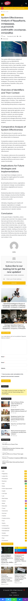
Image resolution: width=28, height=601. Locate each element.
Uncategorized (5, 528)
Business (4, 481)
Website (3, 368)
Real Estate (5, 498)
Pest (3, 538)
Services (4, 513)
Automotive (5, 510)
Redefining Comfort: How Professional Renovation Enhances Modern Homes (17, 418)
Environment (5, 535)
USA (7, 11)
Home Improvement (7, 488)
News (3, 486)
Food (3, 520)
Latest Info (5, 476)
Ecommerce (5, 540)
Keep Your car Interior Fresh (18, 423)
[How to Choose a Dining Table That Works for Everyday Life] (5, 404)
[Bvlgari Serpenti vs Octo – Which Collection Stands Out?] (5, 412)
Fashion (4, 515)
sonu (4, 36)
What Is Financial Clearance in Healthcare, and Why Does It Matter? (18, 432)
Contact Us (16, 595)
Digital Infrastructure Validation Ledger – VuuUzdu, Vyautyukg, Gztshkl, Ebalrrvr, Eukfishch (20, 577)
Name (3, 356)
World (3, 503)
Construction (5, 525)
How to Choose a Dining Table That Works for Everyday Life (17, 403)
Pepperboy (5, 473)
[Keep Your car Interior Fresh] (5, 426)
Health (3, 491)
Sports (3, 523)
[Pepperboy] (7, 3)
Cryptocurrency (6, 518)
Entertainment (5, 530)
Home (3, 11)
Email (3, 362)
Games (4, 501)
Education (4, 505)
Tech (3, 483)
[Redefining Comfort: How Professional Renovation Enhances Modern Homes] (5, 418)
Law (3, 496)
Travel (3, 508)
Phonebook (5, 478)
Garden (4, 533)
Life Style (4, 493)
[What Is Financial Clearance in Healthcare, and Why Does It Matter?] (5, 433)
